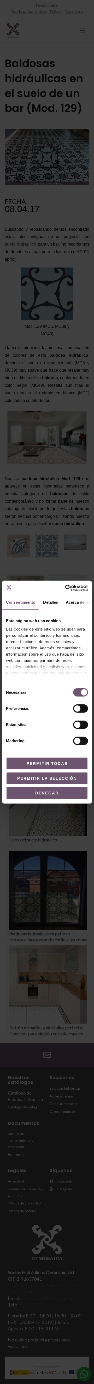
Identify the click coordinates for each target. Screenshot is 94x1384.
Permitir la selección (47, 778)
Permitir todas (47, 763)
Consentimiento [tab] (20, 602)
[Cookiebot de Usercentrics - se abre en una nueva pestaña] (66, 587)
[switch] (80, 708)
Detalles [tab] (50, 602)
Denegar (47, 793)
